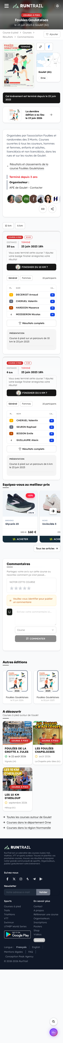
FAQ (30, 951)
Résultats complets (33, 323)
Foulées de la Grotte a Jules (16, 750)
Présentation (16, 333)
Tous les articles (45, 548)
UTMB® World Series (15, 926)
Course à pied (10, 32)
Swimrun (9, 922)
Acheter (22, 539)
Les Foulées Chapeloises (45, 750)
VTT (6, 918)
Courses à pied (12, 906)
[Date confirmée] (6, 756)
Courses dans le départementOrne (29, 822)
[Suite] (53, 511)
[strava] (27, 879)
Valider (43, 892)
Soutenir (39, 940)
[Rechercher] (54, 1022)
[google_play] (41, 879)
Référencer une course (46, 914)
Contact (38, 906)
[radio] (12, 588)
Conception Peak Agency (19, 956)
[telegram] (34, 879)
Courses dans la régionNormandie (29, 827)
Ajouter (54, 34)
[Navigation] (6, 6)
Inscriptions (40, 922)
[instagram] (20, 879)
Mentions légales (13, 951)
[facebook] (49, 47)
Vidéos (37, 934)
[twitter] (14, 879)
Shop (36, 930)
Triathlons (9, 914)
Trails (7, 910)
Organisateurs (42, 918)
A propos (39, 910)
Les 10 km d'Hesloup (12, 796)
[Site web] (40, 47)
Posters (38, 926)
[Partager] (52, 209)
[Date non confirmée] (36, 756)
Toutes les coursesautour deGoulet (29, 817)
